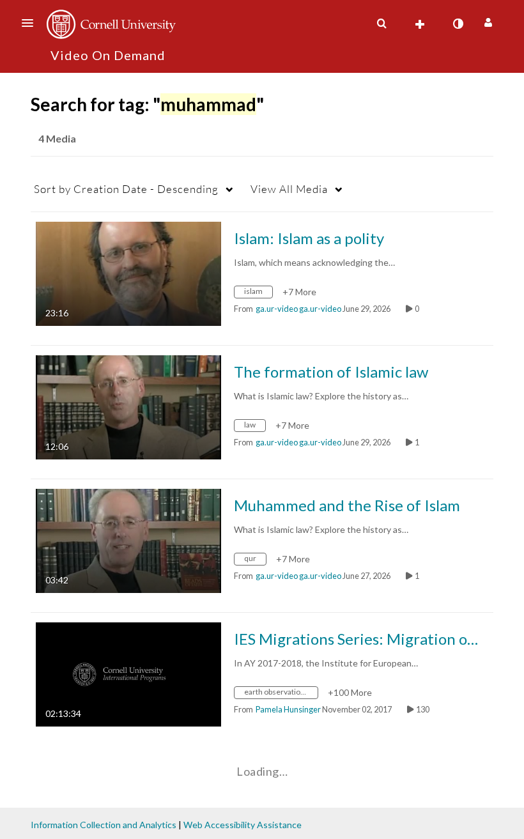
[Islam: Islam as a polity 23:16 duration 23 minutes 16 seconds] (128, 272)
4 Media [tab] (57, 138)
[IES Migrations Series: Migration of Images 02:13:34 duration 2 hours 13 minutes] (128, 673)
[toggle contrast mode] (458, 23)
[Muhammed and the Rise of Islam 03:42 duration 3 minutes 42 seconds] (128, 539)
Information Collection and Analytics (103, 824)
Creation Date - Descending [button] (126, 189)
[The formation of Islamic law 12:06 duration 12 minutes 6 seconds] (128, 406)
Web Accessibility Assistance (242, 824)
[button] (31, 23)
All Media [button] (289, 189)
